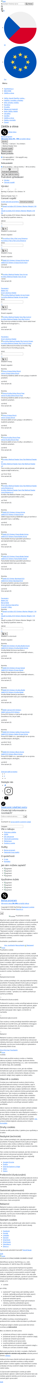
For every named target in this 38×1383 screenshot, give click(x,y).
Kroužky (7, 107)
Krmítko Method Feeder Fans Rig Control (15, 319)
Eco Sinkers (21, 144)
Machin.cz (19, 909)
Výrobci (4, 141)
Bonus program (9, 850)
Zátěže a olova (9, 93)
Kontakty (7, 861)
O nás (6, 859)
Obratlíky (7, 114)
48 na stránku (30, 167)
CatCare (12, 144)
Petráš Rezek (27, 1250)
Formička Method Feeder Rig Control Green (16, 343)
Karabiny (7, 105)
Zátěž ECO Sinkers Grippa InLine (12, 514)
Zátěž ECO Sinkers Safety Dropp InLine (14, 734)
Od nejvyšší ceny (21, 157)
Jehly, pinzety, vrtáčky (11, 103)
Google (5, 1233)
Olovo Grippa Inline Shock (10, 373)
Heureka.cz (7, 1244)
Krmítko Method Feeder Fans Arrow (13, 277)
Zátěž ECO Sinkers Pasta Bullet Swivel (14, 559)
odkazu (7, 1356)
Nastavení (30, 945)
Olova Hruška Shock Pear (10, 440)
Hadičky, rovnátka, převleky (13, 100)
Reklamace (8, 841)
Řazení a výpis (7, 151)
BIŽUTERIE (7, 91)
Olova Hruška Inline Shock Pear (12, 396)
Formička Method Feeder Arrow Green (14, 297)
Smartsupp (7, 1242)
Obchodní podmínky (11, 839)
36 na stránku (19, 167)
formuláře (3, 1123)
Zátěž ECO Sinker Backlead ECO (12, 581)
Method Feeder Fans (9, 146)
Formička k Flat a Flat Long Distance (13, 241)
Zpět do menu (13, 174)
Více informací (5, 1050)
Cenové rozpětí (7, 148)
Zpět (1, 1254)
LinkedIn (6, 1235)
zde (35, 1119)
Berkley (5, 144)
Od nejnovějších (8, 157)
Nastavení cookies (28, 907)
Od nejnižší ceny (8, 159)
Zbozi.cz (6, 1246)
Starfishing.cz (9, 89)
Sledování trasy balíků (11, 852)
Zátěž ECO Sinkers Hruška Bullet (12, 692)
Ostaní (6, 122)
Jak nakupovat (9, 837)
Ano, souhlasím (9, 945)
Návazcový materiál (11, 109)
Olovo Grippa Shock (8, 418)
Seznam (5, 1238)
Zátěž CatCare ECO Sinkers (10, 712)
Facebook (6, 1231)
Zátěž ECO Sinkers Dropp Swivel (12, 670)
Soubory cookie (9, 843)
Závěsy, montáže (10, 120)
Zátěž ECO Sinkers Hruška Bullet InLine (14, 648)
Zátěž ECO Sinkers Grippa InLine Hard (14, 263)
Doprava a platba (10, 832)
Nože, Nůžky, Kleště (11, 111)
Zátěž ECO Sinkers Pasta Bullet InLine (14, 537)
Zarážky (7, 116)
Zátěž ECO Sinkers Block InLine (12, 754)
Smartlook (6, 1240)
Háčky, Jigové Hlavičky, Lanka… (14, 98)
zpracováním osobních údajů (21, 822)
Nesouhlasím (20, 945)
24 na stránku (7, 167)
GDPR (6, 834)
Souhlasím (14, 1050)
